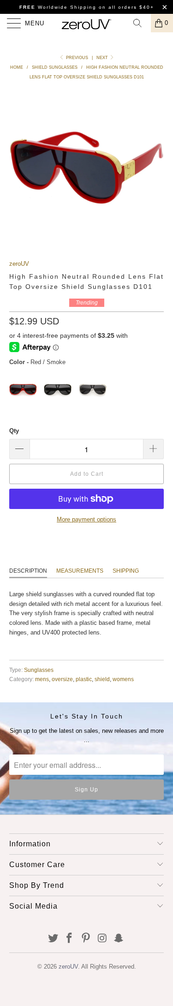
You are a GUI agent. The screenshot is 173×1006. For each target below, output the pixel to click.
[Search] (140, 23)
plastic (84, 679)
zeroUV (19, 263)
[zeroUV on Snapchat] (119, 938)
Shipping (126, 571)
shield (102, 679)
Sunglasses (39, 670)
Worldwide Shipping (57, 7)
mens (42, 679)
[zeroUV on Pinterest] (86, 938)
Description (28, 571)
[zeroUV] (86, 23)
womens (123, 679)
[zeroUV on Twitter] (53, 938)
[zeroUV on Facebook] (70, 938)
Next (102, 57)
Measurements (79, 571)
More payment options (86, 519)
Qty (14, 430)
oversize (62, 679)
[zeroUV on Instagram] (102, 938)
